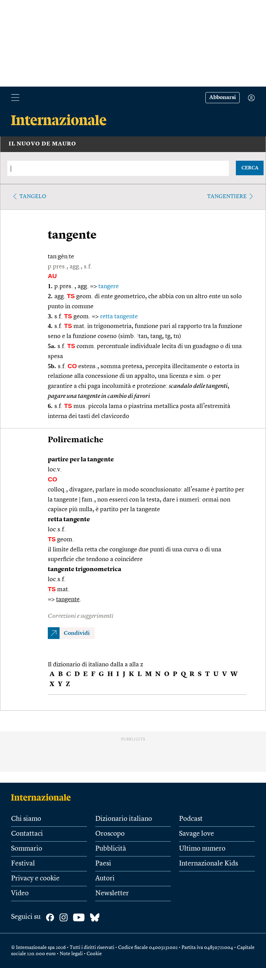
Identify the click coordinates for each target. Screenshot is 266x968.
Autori (105, 878)
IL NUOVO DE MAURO (42, 144)
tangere (108, 286)
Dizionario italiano (123, 819)
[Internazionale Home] (43, 797)
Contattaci (27, 834)
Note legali (71, 953)
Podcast (191, 819)
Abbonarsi (222, 97)
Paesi (103, 863)
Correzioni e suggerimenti (80, 616)
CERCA (249, 168)
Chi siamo (26, 819)
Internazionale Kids (208, 863)
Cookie (94, 953)
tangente (68, 599)
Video (20, 893)
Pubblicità (110, 848)
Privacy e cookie (35, 878)
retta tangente (119, 316)
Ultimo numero (202, 848)
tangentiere (227, 196)
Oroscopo (110, 834)
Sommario (26, 848)
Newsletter (112, 893)
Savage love (196, 834)
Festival (23, 863)
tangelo (32, 196)
